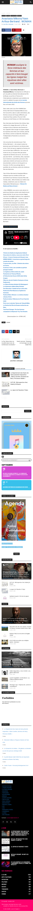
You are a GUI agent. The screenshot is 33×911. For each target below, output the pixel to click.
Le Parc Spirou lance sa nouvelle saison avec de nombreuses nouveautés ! (8, 343)
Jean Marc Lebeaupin (8, 24)
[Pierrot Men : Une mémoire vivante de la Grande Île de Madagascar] (16, 660)
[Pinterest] (6, 331)
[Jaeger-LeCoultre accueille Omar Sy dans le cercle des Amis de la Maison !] (16, 615)
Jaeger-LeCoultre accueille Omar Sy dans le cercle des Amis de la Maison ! (15, 619)
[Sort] (3, 457)
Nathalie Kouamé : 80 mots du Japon (19, 596)
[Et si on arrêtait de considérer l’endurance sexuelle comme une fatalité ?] (6, 864)
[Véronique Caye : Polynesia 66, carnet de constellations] (5, 686)
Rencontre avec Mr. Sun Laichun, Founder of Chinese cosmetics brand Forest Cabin (20, 627)
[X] (15, 821)
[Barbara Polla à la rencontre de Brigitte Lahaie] (5, 635)
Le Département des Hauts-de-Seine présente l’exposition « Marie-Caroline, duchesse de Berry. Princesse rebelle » (16, 574)
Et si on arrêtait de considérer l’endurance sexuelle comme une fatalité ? (21, 863)
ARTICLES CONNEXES (8, 368)
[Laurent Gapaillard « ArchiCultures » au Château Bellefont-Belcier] (5, 679)
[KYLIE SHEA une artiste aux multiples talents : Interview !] (5, 642)
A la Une (8, 13)
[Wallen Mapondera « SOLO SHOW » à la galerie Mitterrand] (5, 672)
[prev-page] (3, 398)
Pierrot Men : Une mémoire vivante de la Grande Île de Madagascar (16, 664)
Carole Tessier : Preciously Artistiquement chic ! (16, 765)
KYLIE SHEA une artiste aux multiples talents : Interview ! (19, 641)
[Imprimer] (18, 331)
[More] (23, 30)
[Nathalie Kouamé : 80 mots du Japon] (5, 597)
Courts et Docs (13, 15)
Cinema (8, 15)
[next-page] (5, 398)
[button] (2, 2)
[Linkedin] (10, 331)
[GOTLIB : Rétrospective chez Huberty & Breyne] (6, 384)
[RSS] (11, 821)
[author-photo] (16, 358)
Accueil (3, 13)
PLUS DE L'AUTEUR (20, 368)
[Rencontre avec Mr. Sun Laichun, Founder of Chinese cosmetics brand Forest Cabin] (5, 628)
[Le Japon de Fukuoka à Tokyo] (6, 392)
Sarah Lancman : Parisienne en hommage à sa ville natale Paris (24, 343)
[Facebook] (3, 331)
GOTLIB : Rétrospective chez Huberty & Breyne (19, 839)
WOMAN (8, 322)
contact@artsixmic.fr (13, 818)
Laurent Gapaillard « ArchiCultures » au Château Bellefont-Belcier (20, 678)
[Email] (14, 331)
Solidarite (19, 15)
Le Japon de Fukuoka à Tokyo (19, 390)
